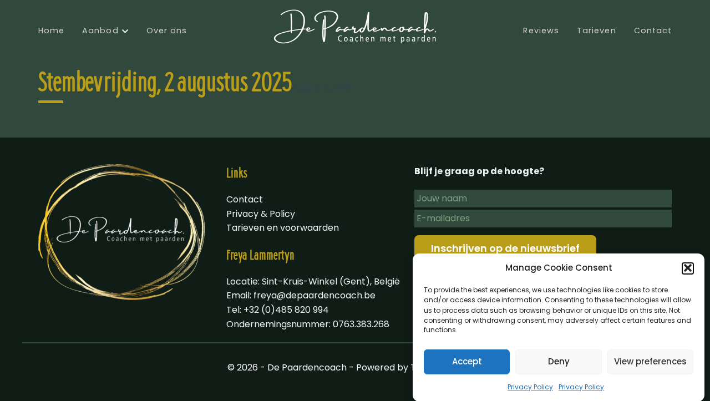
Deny (559, 361)
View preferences (650, 361)
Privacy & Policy (260, 213)
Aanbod (100, 30)
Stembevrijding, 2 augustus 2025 (165, 84)
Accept (467, 361)
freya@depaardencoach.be (314, 295)
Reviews (541, 30)
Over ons (166, 30)
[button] (687, 267)
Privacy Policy (530, 386)
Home (51, 30)
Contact (653, 30)
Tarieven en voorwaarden (282, 227)
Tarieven (596, 30)
